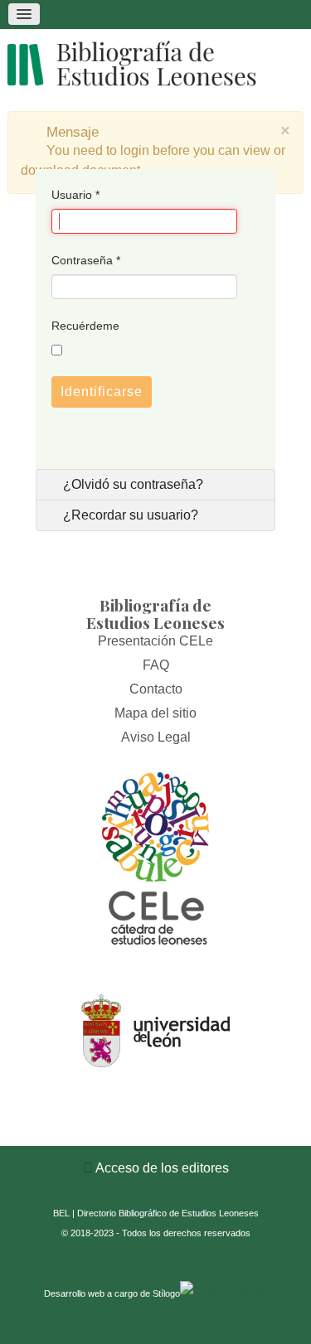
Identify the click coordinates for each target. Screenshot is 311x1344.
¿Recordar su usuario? (129, 515)
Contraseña (85, 260)
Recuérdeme (85, 325)
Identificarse (102, 391)
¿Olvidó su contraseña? (131, 484)
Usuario (75, 194)
